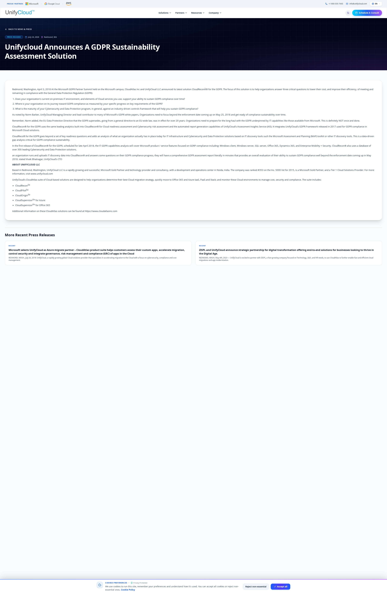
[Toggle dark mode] (348, 12)
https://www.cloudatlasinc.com (101, 211)
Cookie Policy (128, 589)
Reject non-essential (255, 586)
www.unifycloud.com (42, 173)
